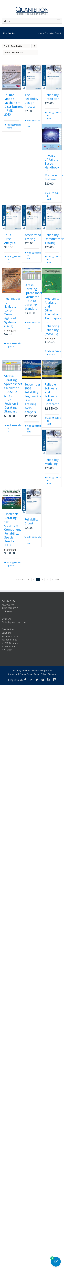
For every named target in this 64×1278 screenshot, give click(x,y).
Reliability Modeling (52, 462)
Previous (20, 579)
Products (49, 33)
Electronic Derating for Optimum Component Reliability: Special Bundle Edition (12, 529)
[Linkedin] (31, 679)
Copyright (12, 674)
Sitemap (52, 674)
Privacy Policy (26, 674)
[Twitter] (37, 679)
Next (57, 579)
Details (16, 124)
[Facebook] (25, 679)
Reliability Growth (31, 521)
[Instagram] (54, 679)
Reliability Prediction (52, 97)
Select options (9, 345)
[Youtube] (43, 679)
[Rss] (48, 679)
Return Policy (40, 674)
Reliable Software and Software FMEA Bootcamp (52, 394)
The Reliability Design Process (31, 101)
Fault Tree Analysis (10, 239)
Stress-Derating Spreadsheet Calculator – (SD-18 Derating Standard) (33, 297)
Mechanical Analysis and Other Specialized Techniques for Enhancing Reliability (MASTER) (53, 316)
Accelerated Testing (32, 237)
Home (40, 33)
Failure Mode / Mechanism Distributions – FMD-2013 (13, 104)
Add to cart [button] (29, 123)
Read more (9, 126)
